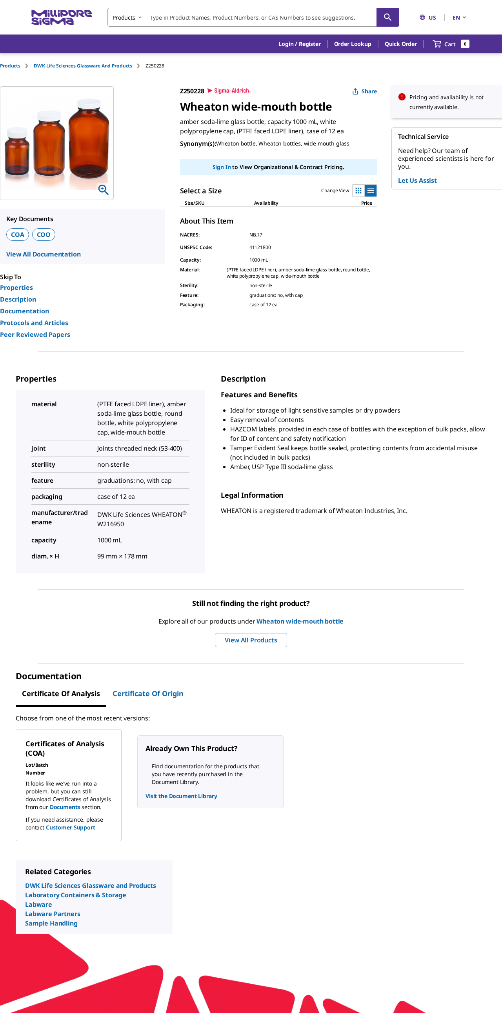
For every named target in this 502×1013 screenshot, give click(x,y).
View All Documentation (43, 254)
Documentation (24, 311)
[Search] (387, 17)
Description (18, 299)
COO (44, 234)
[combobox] (253, 17)
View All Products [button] (251, 640)
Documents (65, 807)
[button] (299, 44)
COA (17, 234)
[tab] (17, 65)
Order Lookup (352, 43)
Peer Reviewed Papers (35, 334)
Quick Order (401, 43)
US (432, 17)
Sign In (222, 167)
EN (456, 17)
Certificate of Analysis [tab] (61, 693)
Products (10, 65)
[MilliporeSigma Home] (61, 17)
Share (369, 91)
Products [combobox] (124, 17)
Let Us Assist (417, 180)
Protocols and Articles (34, 322)
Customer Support (70, 827)
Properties (16, 287)
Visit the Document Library (181, 796)
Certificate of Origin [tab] (148, 693)
